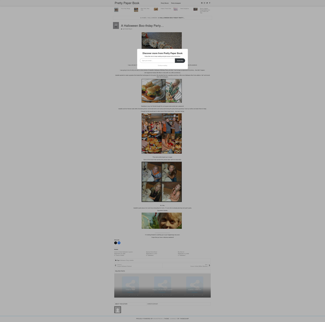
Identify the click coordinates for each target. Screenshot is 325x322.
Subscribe (180, 60)
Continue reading (162, 65)
